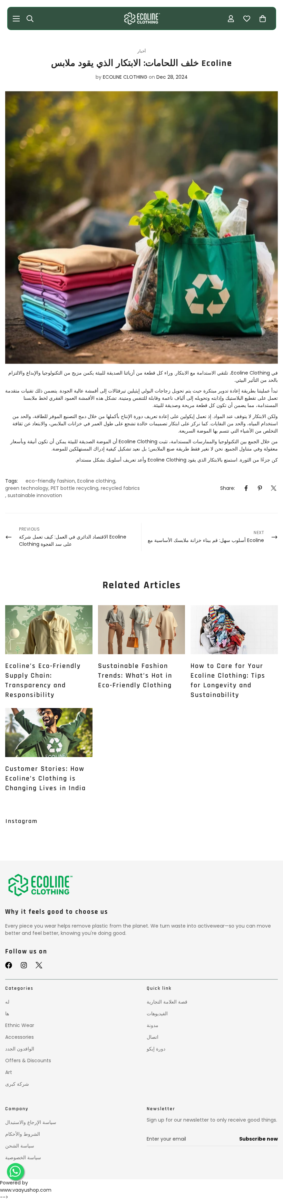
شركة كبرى (17, 1084)
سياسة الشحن (19, 1145)
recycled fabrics (120, 488)
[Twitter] (274, 488)
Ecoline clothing (96, 480)
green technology (26, 488)
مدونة (152, 1025)
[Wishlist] (247, 19)
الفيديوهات (157, 1013)
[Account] (231, 19)
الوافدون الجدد (19, 1048)
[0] (263, 19)
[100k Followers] (23, 965)
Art (8, 1072)
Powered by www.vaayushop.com (25, 1186)
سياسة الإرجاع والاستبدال (30, 1122)
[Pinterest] (260, 488)
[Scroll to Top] (269, 1165)
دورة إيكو (156, 1048)
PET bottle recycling (74, 488)
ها (7, 1013)
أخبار (141, 51)
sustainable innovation (35, 495)
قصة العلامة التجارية (167, 1001)
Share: (227, 488)
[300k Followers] (8, 965)
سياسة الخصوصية (23, 1157)
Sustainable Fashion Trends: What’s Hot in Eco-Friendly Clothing (135, 675)
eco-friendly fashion (50, 480)
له (7, 1001)
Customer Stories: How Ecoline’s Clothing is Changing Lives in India (45, 778)
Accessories (19, 1037)
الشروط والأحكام (22, 1134)
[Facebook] (246, 488)
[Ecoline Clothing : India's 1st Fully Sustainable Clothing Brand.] (141, 18)
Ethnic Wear (19, 1025)
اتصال (152, 1037)
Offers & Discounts (28, 1060)
